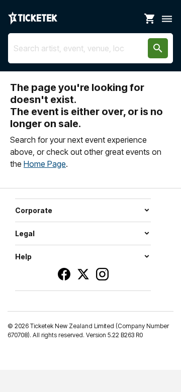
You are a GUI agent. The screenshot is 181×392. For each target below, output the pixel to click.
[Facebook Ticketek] (64, 274)
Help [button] (23, 256)
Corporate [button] (33, 210)
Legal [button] (25, 233)
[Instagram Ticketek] (102, 274)
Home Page (45, 164)
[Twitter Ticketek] (83, 274)
